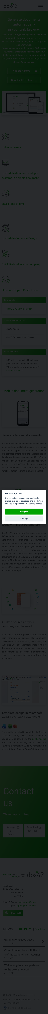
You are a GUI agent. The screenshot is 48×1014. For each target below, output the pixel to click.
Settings (24, 518)
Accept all (24, 511)
